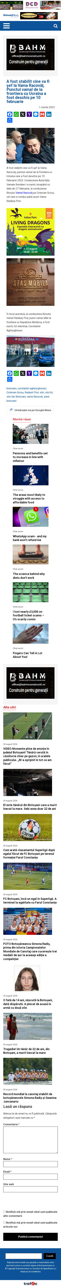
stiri (42, 392)
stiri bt (49, 392)
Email (7, 1171)
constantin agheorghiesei (32, 388)
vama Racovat (35, 396)
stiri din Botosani (16, 396)
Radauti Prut (32, 392)
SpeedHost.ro (49, 1268)
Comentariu (11, 1124)
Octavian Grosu (15, 392)
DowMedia (36, 1272)
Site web (8, 1184)
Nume (7, 1159)
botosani (11, 388)
